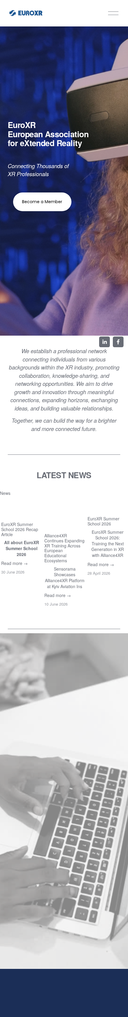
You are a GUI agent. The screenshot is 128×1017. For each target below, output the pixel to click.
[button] (117, 492)
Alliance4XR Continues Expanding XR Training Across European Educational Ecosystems (64, 548)
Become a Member (42, 202)
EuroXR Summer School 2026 (103, 521)
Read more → (14, 563)
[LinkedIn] (104, 342)
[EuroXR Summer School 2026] (108, 506)
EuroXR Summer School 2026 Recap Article (19, 529)
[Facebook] (118, 342)
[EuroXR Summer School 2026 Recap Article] (21, 508)
